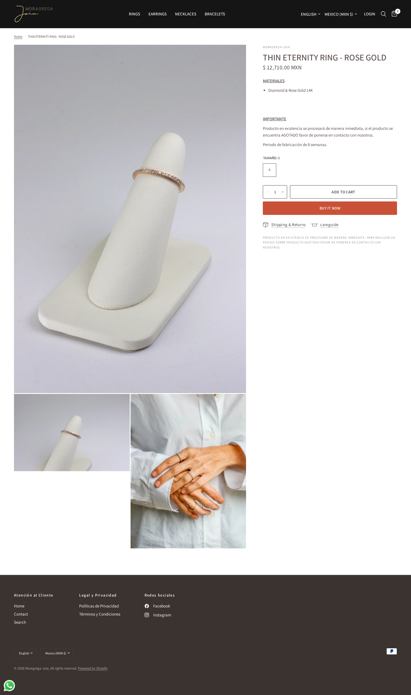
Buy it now (330, 208)
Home (18, 36)
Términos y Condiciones (99, 614)
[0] (393, 14)
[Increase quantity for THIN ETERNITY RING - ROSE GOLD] (282, 192)
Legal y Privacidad (98, 595)
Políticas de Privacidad (99, 606)
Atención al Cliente (33, 595)
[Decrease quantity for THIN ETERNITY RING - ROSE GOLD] (267, 192)
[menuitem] (134, 14)
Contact (21, 614)
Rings (134, 14)
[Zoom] (234, 56)
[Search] (383, 14)
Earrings (157, 14)
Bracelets (215, 14)
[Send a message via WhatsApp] (9, 685)
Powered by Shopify (93, 668)
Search (20, 622)
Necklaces (185, 14)
